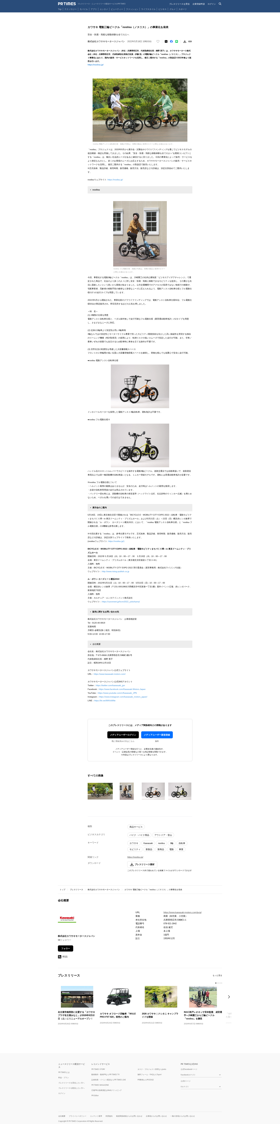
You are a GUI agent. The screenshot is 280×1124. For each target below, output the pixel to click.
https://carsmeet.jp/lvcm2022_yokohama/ (121, 601)
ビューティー (117, 9)
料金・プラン (63, 1077)
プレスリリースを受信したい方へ (71, 1083)
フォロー (65, 948)
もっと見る (217, 975)
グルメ (172, 9)
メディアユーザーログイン (123, 735)
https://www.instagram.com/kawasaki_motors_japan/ (123, 697)
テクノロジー (70, 9)
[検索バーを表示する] (220, 4)
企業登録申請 (198, 3)
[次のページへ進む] (230, 997)
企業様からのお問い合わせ (156, 1116)
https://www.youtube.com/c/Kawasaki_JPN (117, 693)
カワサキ (134, 843)
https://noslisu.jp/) (116, 541)
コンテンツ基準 (96, 1116)
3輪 (171, 843)
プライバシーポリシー (77, 1116)
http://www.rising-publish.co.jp (115, 571)
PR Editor (95, 1095)
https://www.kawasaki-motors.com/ (110, 674)
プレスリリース (76, 889)
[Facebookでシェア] (171, 41)
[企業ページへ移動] (67, 921)
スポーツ (182, 9)
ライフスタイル (148, 9)
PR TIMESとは (64, 1072)
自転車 (182, 843)
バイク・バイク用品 (139, 835)
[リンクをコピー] (190, 41)
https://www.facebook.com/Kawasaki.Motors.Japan (122, 689)
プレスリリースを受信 (179, 3)
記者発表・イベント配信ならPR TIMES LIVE (108, 1079)
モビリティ (135, 849)
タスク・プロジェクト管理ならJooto (152, 1069)
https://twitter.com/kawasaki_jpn (110, 685)
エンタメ (104, 9)
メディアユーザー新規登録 (157, 735)
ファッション (132, 9)
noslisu (161, 843)
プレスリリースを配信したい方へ (71, 1088)
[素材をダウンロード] (184, 41)
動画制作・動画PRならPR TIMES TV (105, 1074)
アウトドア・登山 (163, 835)
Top (60, 9)
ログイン (212, 3)
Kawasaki (148, 843)
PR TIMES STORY (98, 1069)
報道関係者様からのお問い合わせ (129, 1116)
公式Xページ (185, 1081)
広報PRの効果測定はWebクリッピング (106, 1090)
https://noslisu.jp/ (96, 65)
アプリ (94, 9)
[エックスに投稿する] (166, 41)
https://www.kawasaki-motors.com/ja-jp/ (182, 912)
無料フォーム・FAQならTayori (150, 1074)
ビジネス (162, 9)
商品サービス (136, 827)
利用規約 (109, 1116)
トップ (62, 889)
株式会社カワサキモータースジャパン (104, 889)
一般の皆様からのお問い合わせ (182, 1116)
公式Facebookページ (189, 1069)
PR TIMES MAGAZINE (100, 1085)
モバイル (84, 9)
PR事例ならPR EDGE (146, 1079)
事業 (181, 849)
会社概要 (61, 1116)
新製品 (149, 849)
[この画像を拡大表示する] (100, 791)
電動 (171, 849)
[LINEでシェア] (176, 41)
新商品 (161, 849)
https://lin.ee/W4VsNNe (105, 700)
